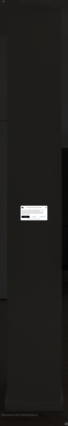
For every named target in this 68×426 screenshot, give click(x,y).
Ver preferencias (42, 216)
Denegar (34, 216)
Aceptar (25, 216)
